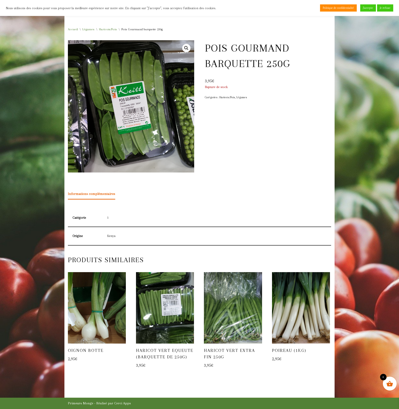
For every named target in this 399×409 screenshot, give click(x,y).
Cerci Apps (122, 403)
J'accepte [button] (368, 7)
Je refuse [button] (385, 7)
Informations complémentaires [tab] (91, 194)
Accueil (73, 29)
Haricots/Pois (108, 29)
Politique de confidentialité (338, 7)
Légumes (88, 29)
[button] (186, 48)
